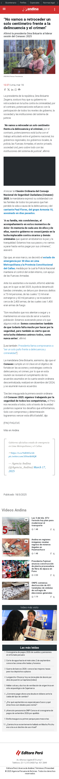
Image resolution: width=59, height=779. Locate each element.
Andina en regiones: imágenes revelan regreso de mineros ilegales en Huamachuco (41, 544)
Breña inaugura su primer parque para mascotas (27, 719)
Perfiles (23, 3)
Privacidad (49, 768)
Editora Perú (11, 768)
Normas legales (50, 3)
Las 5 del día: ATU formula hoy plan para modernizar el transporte (43, 522)
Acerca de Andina (26, 768)
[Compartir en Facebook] (51, 529)
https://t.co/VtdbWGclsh (22, 453)
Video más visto (29, 607)
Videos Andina (14, 510)
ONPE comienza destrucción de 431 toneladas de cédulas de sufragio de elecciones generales (42, 588)
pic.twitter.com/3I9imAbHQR (22, 456)
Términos (39, 768)
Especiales (34, 3)
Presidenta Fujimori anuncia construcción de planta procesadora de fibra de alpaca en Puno (43, 566)
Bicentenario (10, 3)
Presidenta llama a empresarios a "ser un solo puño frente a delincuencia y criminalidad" (28, 349)
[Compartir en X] (54, 529)
